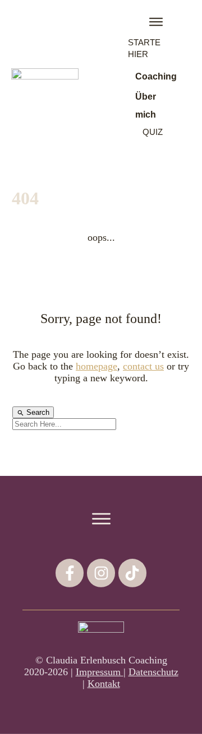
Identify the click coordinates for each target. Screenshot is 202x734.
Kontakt (104, 683)
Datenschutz (153, 671)
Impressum (99, 671)
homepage (96, 366)
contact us (143, 366)
